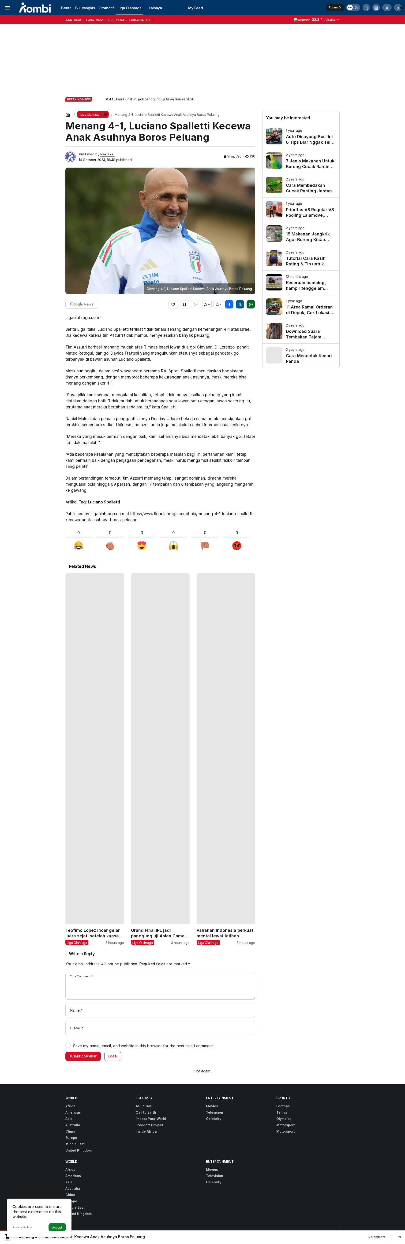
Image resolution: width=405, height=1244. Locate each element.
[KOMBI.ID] (35, 7)
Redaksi (107, 154)
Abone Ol (335, 7)
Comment (378, 1237)
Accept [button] (57, 1227)
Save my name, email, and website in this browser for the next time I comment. (143, 1045)
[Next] (102, 99)
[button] (376, 7)
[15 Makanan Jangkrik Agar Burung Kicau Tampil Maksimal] (300, 234)
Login (112, 1056)
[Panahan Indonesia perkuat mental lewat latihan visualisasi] (226, 759)
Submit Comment (83, 1056)
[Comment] (195, 304)
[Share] (396, 1236)
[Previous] (96, 99)
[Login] (387, 7)
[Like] (173, 304)
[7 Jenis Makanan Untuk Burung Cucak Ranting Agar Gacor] (300, 161)
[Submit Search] (366, 7)
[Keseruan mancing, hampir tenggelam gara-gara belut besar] (300, 283)
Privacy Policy (22, 1227)
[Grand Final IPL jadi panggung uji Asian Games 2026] (160, 759)
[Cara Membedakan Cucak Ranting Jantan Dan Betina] (300, 185)
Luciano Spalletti (104, 502)
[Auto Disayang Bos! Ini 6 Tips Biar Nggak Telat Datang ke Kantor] (300, 137)
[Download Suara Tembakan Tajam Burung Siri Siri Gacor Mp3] (300, 331)
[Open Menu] (7, 7)
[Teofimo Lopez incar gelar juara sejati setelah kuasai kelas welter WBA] (94, 759)
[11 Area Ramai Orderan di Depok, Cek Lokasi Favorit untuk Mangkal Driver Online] (300, 307)
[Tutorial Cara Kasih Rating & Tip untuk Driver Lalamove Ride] (300, 258)
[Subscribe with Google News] (81, 304)
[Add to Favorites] (184, 304)
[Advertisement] (202, 59)
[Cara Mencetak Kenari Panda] (300, 356)
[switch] (353, 7)
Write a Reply (82, 953)
